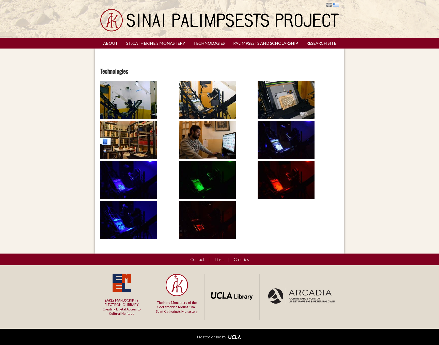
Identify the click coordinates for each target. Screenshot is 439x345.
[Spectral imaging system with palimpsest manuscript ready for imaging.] (207, 117)
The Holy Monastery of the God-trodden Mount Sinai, (177, 307)
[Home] (219, 29)
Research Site (321, 43)
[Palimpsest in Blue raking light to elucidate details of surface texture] (128, 237)
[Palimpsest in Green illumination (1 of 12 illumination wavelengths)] (207, 197)
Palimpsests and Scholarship (265, 43)
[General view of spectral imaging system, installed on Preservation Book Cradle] (128, 117)
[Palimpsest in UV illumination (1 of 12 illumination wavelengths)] (286, 157)
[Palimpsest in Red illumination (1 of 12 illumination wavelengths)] (286, 197)
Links (219, 259)
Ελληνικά (336, 5)
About (110, 43)
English (329, 5)
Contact (197, 259)
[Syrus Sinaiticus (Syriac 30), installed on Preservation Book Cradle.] (286, 117)
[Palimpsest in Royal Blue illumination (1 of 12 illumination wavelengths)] (128, 197)
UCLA (234, 337)
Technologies (209, 43)
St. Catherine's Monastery (155, 43)
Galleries (241, 259)
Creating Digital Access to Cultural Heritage (122, 307)
